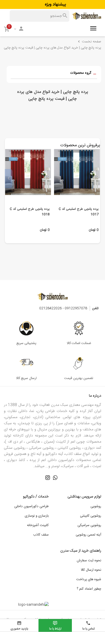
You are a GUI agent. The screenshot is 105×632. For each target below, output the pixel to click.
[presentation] (96, 178)
